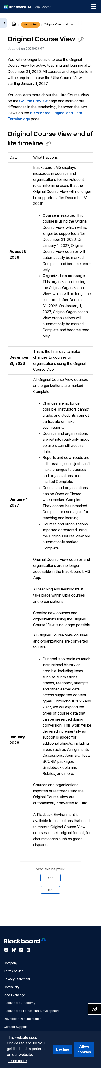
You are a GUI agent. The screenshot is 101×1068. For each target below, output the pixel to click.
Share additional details (50, 913)
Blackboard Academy (19, 1003)
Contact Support (15, 1027)
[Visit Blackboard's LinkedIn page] (21, 949)
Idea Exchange (14, 995)
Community (11, 987)
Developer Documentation (22, 1019)
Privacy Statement (17, 979)
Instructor (30, 24)
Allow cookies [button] (84, 1049)
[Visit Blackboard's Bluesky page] (14, 949)
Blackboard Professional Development (31, 1011)
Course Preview (33, 101)
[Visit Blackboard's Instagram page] (28, 949)
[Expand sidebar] (3, 23)
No (50, 890)
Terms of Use (13, 971)
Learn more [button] (17, 1060)
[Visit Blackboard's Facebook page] (6, 949)
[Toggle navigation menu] (93, 6)
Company (10, 963)
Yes (50, 878)
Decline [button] (62, 1049)
